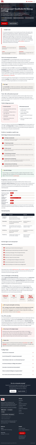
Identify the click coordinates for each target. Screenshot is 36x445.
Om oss (20, 411)
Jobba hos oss (21, 413)
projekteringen (16, 175)
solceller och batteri (25, 269)
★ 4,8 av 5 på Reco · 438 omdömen (8, 414)
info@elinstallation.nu (25, 429)
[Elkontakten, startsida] (2, 1)
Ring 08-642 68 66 (13, 23)
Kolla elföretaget (12, 421)
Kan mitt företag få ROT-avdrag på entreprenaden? (12, 356)
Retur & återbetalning (22, 437)
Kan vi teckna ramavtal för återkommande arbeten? (12, 374)
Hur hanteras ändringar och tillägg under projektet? (12, 363)
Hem (1, 5)
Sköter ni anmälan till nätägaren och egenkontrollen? (12, 370)
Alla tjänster (21, 400)
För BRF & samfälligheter (23, 408)
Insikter (20, 402)
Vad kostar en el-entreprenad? (8, 352)
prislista (18, 311)
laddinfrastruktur (15, 269)
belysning (12, 75)
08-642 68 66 (29, 1)
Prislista (20, 410)
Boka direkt (4, 23)
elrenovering (6, 75)
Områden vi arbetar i (22, 405)
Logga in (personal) (21, 438)
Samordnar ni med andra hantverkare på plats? (11, 367)
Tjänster (4, 5)
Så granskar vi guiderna (23, 403)
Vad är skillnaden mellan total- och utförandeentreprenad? (13, 359)
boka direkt (25, 342)
